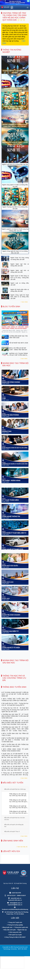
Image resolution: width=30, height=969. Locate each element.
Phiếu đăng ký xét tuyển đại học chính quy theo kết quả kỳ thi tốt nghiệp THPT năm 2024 (18, 872)
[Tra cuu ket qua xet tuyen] (23, 924)
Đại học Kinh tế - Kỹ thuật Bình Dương (15, 949)
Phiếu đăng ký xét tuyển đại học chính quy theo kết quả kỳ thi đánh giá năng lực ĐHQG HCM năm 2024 (18, 867)
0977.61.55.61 (11, 961)
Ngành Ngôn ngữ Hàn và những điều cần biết (19, 265)
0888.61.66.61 (21, 961)
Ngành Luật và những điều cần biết (19, 284)
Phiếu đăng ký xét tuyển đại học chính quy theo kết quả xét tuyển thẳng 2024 (18, 878)
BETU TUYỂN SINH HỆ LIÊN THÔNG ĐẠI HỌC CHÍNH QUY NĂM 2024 (15, 811)
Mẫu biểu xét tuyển (12, 849)
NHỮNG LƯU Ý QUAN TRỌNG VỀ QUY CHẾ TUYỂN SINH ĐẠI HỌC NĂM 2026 (18, 354)
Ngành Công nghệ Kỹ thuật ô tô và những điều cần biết (15, 143)
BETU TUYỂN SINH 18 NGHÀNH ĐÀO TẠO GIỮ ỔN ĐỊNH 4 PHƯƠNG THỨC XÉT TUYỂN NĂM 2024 (15, 806)
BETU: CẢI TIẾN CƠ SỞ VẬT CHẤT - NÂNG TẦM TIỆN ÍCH (18, 348)
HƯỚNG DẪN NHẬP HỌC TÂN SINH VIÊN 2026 (18, 336)
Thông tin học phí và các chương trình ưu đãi (14, 744)
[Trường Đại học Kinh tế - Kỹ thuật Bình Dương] (7, 7)
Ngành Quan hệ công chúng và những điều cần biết (19, 258)
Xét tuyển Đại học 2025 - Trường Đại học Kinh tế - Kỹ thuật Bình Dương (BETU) (15, 770)
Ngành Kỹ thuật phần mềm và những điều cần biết (19, 290)
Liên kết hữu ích (11, 917)
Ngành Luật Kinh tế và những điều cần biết (15, 71)
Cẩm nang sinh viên (12, 907)
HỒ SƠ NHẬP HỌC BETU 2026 (18, 343)
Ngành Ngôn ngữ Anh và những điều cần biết (19, 271)
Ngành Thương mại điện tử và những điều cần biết (15, 107)
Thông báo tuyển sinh (14, 753)
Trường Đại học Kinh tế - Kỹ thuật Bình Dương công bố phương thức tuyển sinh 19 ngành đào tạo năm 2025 (15, 775)
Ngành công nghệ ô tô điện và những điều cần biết (15, 89)
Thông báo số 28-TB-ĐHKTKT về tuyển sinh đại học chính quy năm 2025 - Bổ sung (15, 839)
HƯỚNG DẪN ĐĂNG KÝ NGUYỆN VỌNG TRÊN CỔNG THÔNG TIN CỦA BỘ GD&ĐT (15, 327)
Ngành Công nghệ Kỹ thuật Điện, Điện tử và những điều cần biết (19, 296)
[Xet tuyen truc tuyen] (17, 924)
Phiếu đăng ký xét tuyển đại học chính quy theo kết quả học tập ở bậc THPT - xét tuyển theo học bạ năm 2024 (18, 860)
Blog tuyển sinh (11, 306)
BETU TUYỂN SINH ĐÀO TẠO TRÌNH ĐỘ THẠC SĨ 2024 (15, 800)
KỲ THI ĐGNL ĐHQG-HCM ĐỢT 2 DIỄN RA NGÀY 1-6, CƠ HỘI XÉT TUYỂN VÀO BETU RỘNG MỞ (15, 760)
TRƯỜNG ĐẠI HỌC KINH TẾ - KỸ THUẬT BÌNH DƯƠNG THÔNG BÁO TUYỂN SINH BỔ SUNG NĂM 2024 (15, 782)
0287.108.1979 (16, 959)
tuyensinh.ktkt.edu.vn (15, 966)
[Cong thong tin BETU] (6, 924)
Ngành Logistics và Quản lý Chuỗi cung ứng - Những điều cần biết (15, 125)
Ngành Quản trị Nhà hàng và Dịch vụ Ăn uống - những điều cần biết (19, 277)
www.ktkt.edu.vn (16, 964)
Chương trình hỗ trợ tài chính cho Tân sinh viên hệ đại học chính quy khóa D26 (14, 16)
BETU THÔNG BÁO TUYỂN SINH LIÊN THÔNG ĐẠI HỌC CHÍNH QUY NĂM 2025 (15, 765)
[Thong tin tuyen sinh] (12, 924)
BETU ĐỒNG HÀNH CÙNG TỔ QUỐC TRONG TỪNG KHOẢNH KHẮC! (15, 816)
